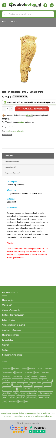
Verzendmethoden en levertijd (13, 325)
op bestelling (20, 131)
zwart (27, 401)
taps (4, 401)
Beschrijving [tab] (9, 156)
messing (32, 381)
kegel (13, 381)
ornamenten (38, 385)
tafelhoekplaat (31, 397)
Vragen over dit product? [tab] (12, 173)
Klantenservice (7, 300)
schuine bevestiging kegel (28, 393)
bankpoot (16, 369)
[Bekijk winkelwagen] (52, 5)
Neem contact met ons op (12, 355)
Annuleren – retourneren (11, 330)
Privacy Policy (7, 340)
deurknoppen (29, 373)
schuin (16, 393)
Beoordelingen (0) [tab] (10, 167)
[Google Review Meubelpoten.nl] (19, 429)
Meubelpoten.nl (7, 134)
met (39, 381)
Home (4, 21)
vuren (21, 401)
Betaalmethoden (8, 320)
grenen (37, 373)
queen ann (48, 385)
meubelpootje (17, 385)
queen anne (6, 389)
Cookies (5, 350)
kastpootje (43, 377)
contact (21, 122)
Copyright (5, 345)
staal (4, 397)
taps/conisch (13, 401)
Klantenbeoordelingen (10, 335)
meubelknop (7, 385)
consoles (8, 131)
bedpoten (32, 369)
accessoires (7, 369)
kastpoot (34, 377)
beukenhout (48, 369)
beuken (40, 369)
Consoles (13, 21)
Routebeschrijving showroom (13, 315)
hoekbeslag (6, 377)
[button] (4, 5)
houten (14, 131)
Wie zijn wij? (6, 305)
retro (14, 389)
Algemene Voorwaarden (11, 310)
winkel (29, 115)
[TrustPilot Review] (37, 429)
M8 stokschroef (22, 381)
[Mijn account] (45, 5)
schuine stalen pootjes (45, 393)
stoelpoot (11, 397)
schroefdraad (7, 393)
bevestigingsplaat (8, 373)
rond (19, 389)
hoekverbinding (17, 377)
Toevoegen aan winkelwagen (34, 109)
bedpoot (24, 369)
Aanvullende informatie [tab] (12, 161)
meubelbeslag (47, 381)
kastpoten (6, 381)
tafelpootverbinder (44, 397)
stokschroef (20, 397)
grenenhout (45, 373)
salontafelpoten (40, 389)
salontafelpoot (28, 389)
